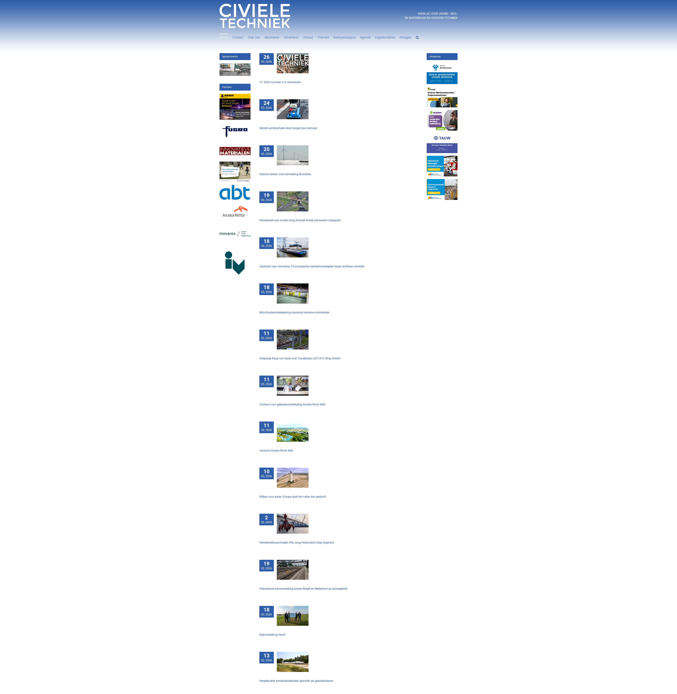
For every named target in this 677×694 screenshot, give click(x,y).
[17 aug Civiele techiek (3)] (442, 88)
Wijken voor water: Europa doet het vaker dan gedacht (292, 496)
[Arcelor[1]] (235, 205)
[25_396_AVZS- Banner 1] (235, 95)
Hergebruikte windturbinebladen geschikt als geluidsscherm (296, 681)
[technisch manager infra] (442, 157)
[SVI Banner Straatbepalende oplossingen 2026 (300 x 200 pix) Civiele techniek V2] (235, 163)
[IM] (235, 146)
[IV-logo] (235, 247)
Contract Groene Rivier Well (276, 450)
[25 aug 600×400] (442, 65)
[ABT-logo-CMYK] (235, 187)
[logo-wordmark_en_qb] (235, 125)
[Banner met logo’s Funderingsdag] (235, 65)
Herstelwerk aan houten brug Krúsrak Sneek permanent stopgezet (299, 220)
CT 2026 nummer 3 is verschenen (280, 82)
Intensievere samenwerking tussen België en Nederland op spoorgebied (303, 588)
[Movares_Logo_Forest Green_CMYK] (235, 233)
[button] (417, 37)
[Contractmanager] (442, 181)
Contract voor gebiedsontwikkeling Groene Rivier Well (292, 404)
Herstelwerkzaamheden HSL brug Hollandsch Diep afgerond (296, 542)
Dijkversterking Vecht (272, 634)
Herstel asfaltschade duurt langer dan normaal (288, 128)
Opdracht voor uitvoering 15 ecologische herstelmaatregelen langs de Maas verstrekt (311, 266)
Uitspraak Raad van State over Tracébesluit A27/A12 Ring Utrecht (299, 358)
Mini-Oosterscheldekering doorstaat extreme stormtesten (294, 312)
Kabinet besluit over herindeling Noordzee (285, 174)
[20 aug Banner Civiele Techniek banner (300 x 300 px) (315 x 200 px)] (442, 135)
